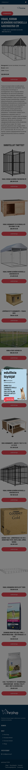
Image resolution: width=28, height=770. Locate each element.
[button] (9, 400)
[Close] (2, 370)
